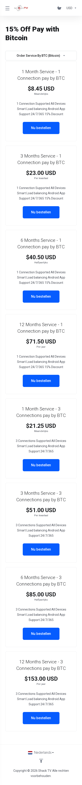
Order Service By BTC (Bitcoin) (38, 55)
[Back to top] (41, 761)
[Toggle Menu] (6, 8)
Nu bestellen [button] (41, 128)
